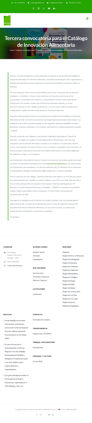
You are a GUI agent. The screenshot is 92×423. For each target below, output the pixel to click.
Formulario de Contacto (41, 320)
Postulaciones (38, 347)
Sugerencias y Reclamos (42, 334)
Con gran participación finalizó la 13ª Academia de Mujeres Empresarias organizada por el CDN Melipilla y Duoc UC (16, 380)
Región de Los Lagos (70, 299)
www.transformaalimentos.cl (57, 164)
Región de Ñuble (68, 284)
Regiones (65, 252)
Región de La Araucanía (71, 292)
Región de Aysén (68, 302)
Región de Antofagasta (70, 259)
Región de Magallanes (70, 306)
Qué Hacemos (38, 273)
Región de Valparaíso (70, 270)
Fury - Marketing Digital (70, 409)
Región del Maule (68, 281)
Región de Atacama (69, 263)
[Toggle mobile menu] (87, 18)
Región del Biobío (68, 288)
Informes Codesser (40, 280)
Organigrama (38, 259)
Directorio (36, 256)
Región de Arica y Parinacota (73, 256)
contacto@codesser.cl (15, 265)
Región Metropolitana (70, 274)
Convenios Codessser (41, 277)
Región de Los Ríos (69, 295)
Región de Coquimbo (70, 266)
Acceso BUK (37, 361)
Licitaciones (37, 294)
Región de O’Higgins (70, 277)
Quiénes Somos (39, 252)
